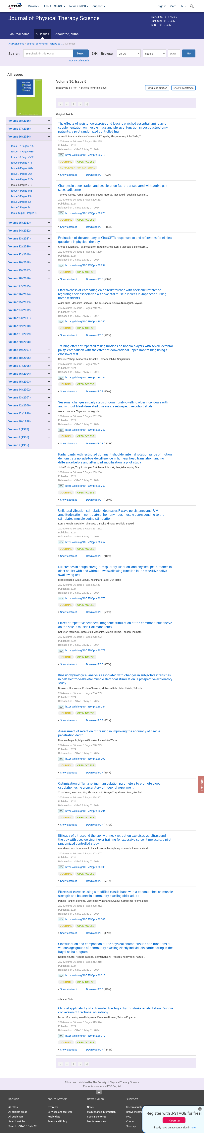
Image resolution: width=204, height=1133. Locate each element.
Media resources (96, 1121)
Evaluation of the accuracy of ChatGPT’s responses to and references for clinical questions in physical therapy (115, 240)
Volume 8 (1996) (18, 437)
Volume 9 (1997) (18, 429)
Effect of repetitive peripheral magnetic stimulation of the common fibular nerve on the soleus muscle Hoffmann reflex (115, 625)
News (90, 1107)
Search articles (17, 1121)
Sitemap (131, 1126)
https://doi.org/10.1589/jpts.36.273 (85, 598)
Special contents (96, 1116)
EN (182, 6)
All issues (42, 34)
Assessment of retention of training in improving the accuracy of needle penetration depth (109, 733)
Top (99, 1092)
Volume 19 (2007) (19, 350)
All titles (13, 1107)
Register (174, 1120)
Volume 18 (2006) (19, 358)
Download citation (157, 87)
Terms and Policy (57, 1121)
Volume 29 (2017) (19, 270)
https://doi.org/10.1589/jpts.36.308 (85, 919)
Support (97, 6)
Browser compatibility (138, 1112)
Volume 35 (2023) (19, 222)
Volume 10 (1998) (19, 421)
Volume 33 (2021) (19, 238)
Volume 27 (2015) (19, 286)
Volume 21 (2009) (19, 334)
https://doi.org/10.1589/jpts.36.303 (85, 867)
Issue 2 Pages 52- (21, 202)
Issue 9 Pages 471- (22, 162)
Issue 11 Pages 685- (22, 151)
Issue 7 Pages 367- (22, 173)
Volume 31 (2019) (19, 254)
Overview (53, 1107)
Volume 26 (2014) (19, 294)
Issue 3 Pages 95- (21, 196)
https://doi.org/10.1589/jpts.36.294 (85, 811)
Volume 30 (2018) (19, 262)
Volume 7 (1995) (18, 445)
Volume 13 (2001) (19, 397)
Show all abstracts (183, 87)
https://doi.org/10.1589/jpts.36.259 (85, 486)
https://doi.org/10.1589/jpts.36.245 (85, 377)
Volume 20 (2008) (19, 342)
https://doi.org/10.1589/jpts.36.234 (85, 265)
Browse (33, 6)
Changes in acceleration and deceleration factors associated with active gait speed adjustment (113, 187)
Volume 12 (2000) (19, 405)
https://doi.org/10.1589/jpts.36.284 (85, 706)
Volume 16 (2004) (19, 373)
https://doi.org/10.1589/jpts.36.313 (85, 975)
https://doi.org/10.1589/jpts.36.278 (85, 650)
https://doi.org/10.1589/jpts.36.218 (85, 155)
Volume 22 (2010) (19, 326)
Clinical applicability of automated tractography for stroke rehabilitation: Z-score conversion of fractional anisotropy (115, 1010)
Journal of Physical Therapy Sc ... (45, 43)
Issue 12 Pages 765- (22, 146)
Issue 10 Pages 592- (22, 157)
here (193, 1127)
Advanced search (79, 60)
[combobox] (128, 53)
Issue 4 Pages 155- (22, 190)
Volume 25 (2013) (19, 302)
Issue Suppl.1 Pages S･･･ (26, 213)
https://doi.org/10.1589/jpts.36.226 (85, 213)
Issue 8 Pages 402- (22, 168)
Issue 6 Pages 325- (22, 179)
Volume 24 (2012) (19, 310)
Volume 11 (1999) (19, 413)
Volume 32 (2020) (19, 246)
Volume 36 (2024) (19, 136)
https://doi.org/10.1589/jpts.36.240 (85, 321)
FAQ (128, 1116)
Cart (173, 6)
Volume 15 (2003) (19, 381)
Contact (130, 1121)
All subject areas (17, 1112)
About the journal (67, 34)
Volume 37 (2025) (19, 128)
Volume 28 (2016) (19, 278)
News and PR (77, 6)
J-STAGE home (16, 43)
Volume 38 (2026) (19, 120)
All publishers (16, 1116)
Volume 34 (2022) (19, 230)
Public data (54, 1116)
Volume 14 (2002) (19, 389)
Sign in (162, 6)
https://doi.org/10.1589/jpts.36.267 (85, 542)
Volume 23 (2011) (19, 318)
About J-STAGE (53, 6)
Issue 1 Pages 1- (20, 207)
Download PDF (94, 174)
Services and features (60, 1112)
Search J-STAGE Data (21, 1126)
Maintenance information (101, 1112)
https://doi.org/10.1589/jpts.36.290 (85, 758)
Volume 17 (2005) (19, 365)
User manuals (134, 1107)
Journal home (19, 34)
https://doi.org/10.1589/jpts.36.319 (85, 1035)
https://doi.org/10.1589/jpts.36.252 (85, 429)
